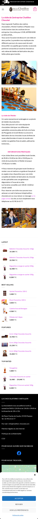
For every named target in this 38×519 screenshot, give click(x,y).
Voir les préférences (19, 510)
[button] (35, 475)
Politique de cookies (17, 515)
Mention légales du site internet (13, 429)
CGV (3, 438)
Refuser (19, 504)
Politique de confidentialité (12, 434)
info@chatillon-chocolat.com (19, 424)
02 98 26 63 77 (10, 419)
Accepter (19, 498)
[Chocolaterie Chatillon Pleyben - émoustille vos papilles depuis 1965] (19, 9)
